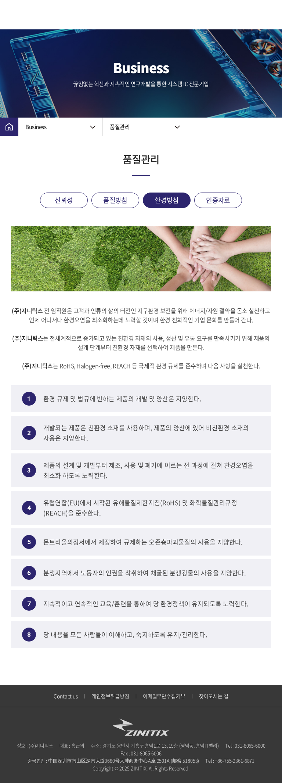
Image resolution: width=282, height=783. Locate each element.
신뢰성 (64, 200)
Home (9, 127)
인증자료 (218, 200)
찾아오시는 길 (213, 696)
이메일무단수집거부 (164, 696)
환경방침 (167, 200)
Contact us (66, 696)
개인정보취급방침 (110, 696)
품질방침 (115, 200)
